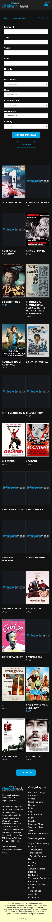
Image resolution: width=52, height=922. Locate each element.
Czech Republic (35, 802)
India (30, 808)
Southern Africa (35, 824)
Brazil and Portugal (37, 792)
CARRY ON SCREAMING (8, 559)
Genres (41, 18)
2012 (4, 611)
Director (8, 69)
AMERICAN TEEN (34, 608)
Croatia (31, 798)
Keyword (9, 26)
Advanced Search (20, 18)
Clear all (26, 144)
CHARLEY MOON (34, 413)
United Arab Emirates (38, 833)
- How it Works (35, 849)
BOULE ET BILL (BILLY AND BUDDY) (37, 706)
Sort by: (8, 121)
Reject (21, 918)
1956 (28, 416)
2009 (28, 205)
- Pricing (32, 862)
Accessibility (34, 894)
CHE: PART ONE (10, 756)
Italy (30, 811)
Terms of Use (34, 890)
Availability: (10, 111)
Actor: (7, 58)
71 (3, 705)
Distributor (10, 79)
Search (7, 18)
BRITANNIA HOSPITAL (37, 361)
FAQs (30, 865)
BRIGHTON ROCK (11, 302)
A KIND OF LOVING (35, 250)
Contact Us (33, 897)
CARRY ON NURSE (35, 509)
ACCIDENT (31, 461)
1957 (28, 660)
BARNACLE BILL (34, 657)
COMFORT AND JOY (12, 657)
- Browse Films (35, 852)
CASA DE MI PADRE (11, 608)
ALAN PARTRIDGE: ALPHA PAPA (11, 363)
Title (6, 37)
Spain (31, 830)
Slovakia (32, 821)
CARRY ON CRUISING (12, 509)
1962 (28, 254)
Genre (7, 90)
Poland (31, 817)
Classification (11, 100)
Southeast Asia (35, 827)
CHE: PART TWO (34, 756)
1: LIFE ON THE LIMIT (13, 202)
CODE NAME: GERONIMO (9, 252)
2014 (28, 316)
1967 (28, 464)
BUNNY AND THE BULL (37, 202)
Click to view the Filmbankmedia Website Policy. (12, 850)
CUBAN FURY (8, 461)
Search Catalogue (25, 135)
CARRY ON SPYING (35, 557)
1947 (4, 305)
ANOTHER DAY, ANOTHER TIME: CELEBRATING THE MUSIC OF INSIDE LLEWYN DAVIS (36, 308)
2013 (4, 367)
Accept (31, 918)
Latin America (35, 814)
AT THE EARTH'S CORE (13, 413)
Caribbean (33, 795)
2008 (28, 611)
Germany (32, 805)
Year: (7, 47)
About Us (32, 881)
